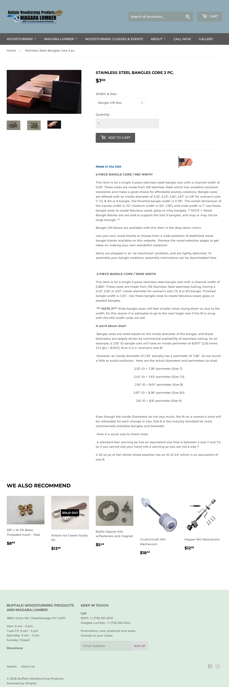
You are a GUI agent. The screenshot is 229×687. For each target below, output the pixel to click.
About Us (28, 666)
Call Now (182, 39)
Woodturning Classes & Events (114, 39)
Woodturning (20, 39)
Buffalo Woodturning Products (41, 678)
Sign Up (139, 646)
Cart (213, 16)
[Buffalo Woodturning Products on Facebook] (210, 667)
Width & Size (106, 94)
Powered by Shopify (21, 683)
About (157, 39)
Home (11, 50)
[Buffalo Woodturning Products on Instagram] (218, 667)
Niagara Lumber (59, 39)
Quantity (103, 114)
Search (12, 666)
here (212, 257)
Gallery (206, 39)
